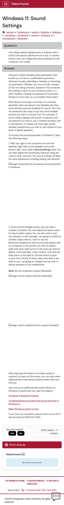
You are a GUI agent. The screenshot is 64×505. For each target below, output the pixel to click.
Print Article (17, 445)
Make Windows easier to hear (24, 409)
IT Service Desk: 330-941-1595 (40, 490)
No (20, 433)
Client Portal (20, 4)
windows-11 (47, 35)
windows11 (23, 35)
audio (35, 32)
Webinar (45, 32)
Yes (12, 433)
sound (34, 35)
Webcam (57, 32)
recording (10, 35)
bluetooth (23, 38)
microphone (8, 38)
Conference (23, 32)
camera (10, 32)
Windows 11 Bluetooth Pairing (23, 395)
